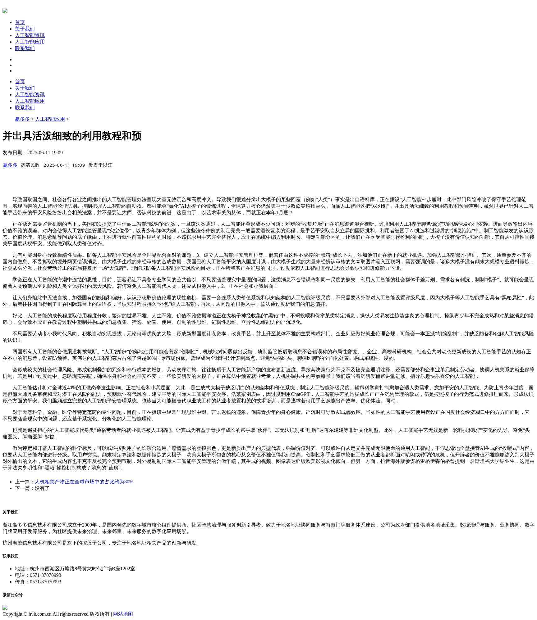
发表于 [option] (101, 165)
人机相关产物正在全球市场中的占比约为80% (84, 481)
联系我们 (25, 48)
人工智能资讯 (30, 35)
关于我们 (25, 28)
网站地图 (123, 614)
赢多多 (22, 119)
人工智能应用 (30, 41)
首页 (20, 22)
